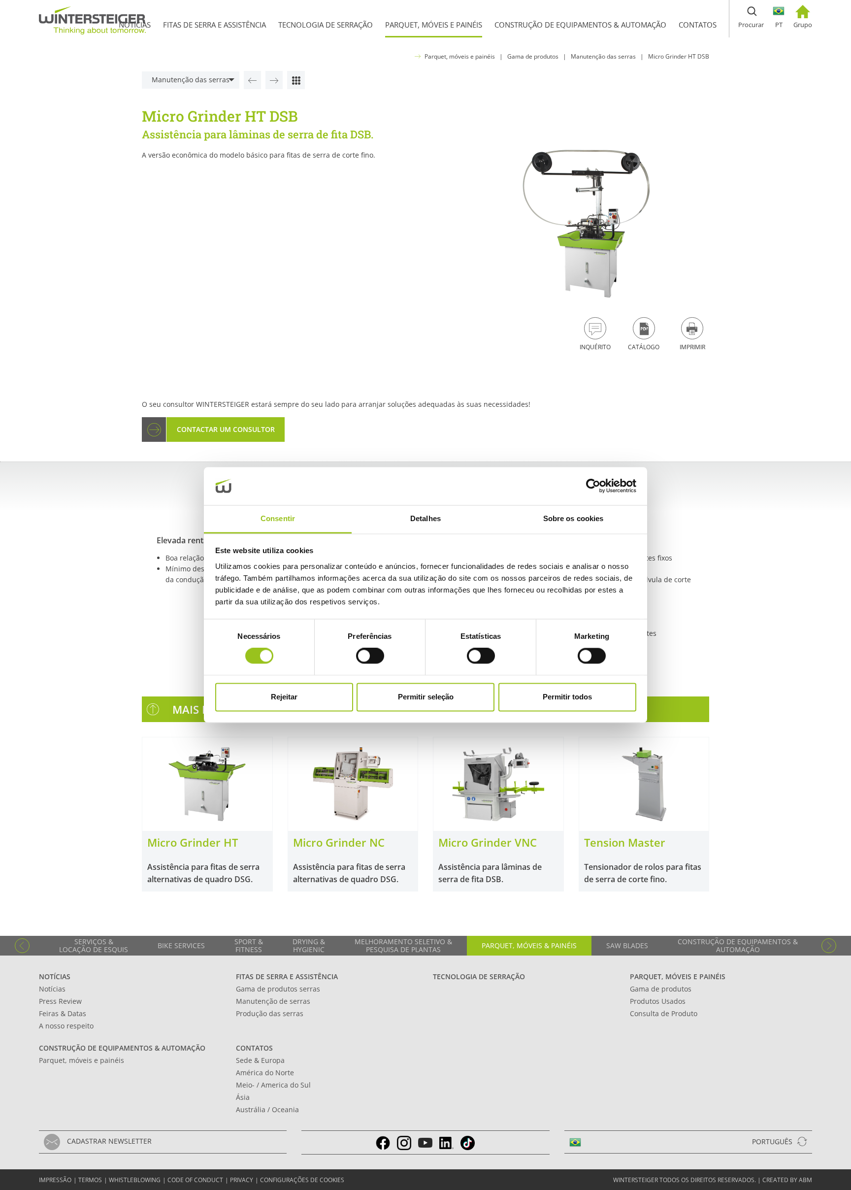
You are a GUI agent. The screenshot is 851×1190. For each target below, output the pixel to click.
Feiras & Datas (62, 1013)
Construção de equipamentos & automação (122, 1048)
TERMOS (90, 1180)
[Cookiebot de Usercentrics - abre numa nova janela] (593, 486)
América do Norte (265, 1072)
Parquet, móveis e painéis (460, 56)
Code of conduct (195, 1180)
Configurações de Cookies (302, 1180)
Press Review (60, 1001)
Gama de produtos (532, 56)
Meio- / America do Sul (273, 1085)
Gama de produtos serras (278, 988)
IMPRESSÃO (55, 1180)
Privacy (241, 1180)
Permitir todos (567, 697)
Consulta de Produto (663, 1013)
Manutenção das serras (603, 56)
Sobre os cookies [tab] (573, 518)
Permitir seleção (426, 697)
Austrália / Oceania (267, 1109)
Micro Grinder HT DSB (678, 56)
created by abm (787, 1180)
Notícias (54, 976)
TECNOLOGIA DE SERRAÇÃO (479, 976)
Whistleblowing (135, 1180)
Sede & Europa (260, 1060)
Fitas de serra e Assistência (287, 976)
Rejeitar (284, 697)
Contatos (254, 1048)
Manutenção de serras (273, 1001)
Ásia (243, 1097)
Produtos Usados (658, 1001)
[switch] (370, 656)
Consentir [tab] (278, 518)
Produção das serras (269, 1013)
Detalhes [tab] (425, 518)
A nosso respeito (66, 1025)
